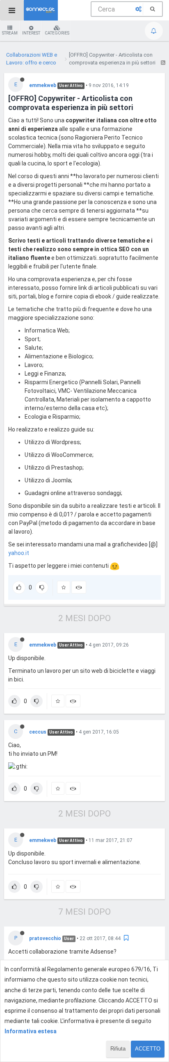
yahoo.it (18, 553)
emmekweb (42, 85)
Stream (10, 33)
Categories (57, 33)
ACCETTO (147, 1049)
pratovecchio (45, 938)
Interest (31, 33)
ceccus (37, 732)
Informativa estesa (31, 1031)
